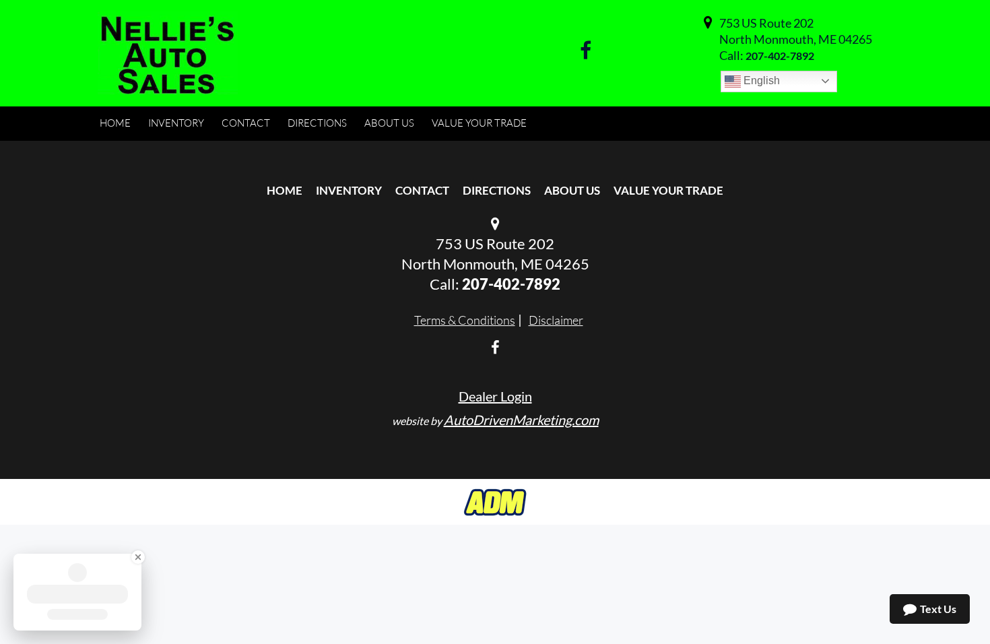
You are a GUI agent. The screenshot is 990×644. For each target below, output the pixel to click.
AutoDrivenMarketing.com (521, 420)
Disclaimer (556, 320)
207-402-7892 (780, 55)
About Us (572, 190)
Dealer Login (495, 396)
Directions (497, 190)
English (760, 80)
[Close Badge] (138, 557)
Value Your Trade (668, 190)
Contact (422, 190)
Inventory (349, 190)
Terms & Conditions (464, 320)
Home (284, 190)
